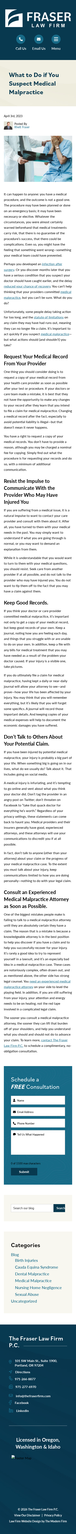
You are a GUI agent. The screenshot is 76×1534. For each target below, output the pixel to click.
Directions (22, 1372)
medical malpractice (55, 334)
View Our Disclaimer (27, 1515)
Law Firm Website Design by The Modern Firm (38, 1521)
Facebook (22, 1402)
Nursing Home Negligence (38, 1287)
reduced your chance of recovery (27, 286)
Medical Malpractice (33, 1280)
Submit (24, 1171)
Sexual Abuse (27, 1294)
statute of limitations (49, 317)
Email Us (38, 48)
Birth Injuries (26, 1260)
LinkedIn (22, 1410)
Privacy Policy (53, 1515)
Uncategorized (24, 1301)
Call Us (21, 48)
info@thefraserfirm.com (33, 1396)
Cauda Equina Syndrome (36, 1267)
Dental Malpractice (32, 1274)
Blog (15, 1254)
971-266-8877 (25, 1379)
